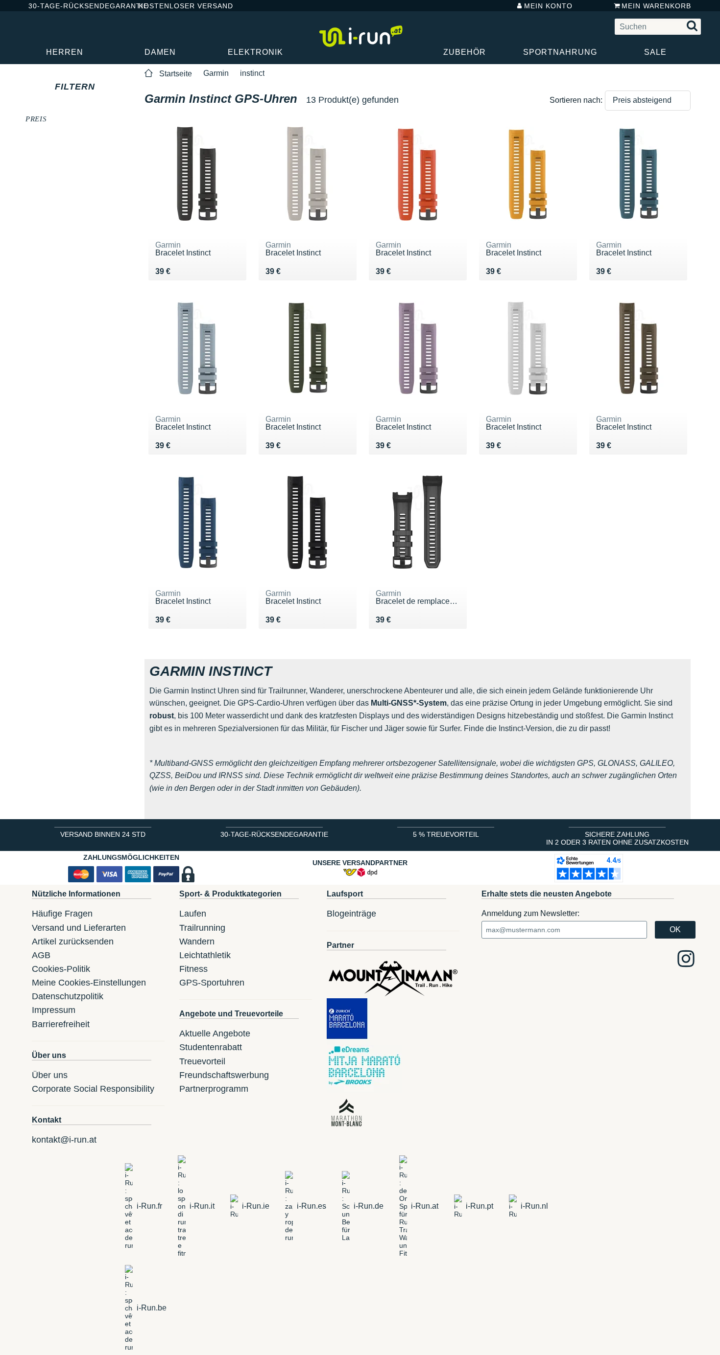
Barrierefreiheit (61, 1024)
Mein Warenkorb (656, 6)
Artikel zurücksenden (73, 941)
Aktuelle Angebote (214, 1033)
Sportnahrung (560, 52)
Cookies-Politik (61, 969)
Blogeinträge (351, 914)
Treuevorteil (202, 1061)
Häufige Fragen (62, 914)
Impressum (53, 1010)
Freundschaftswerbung (224, 1075)
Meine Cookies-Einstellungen (89, 983)
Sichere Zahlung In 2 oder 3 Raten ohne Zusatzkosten (617, 838)
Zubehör (464, 52)
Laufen (192, 914)
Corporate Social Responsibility (93, 1089)
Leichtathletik (205, 955)
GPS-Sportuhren (211, 983)
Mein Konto (548, 6)
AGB (41, 955)
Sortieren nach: (576, 100)
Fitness (193, 969)
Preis (36, 118)
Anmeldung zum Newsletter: (530, 913)
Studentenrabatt (210, 1047)
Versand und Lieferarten (79, 928)
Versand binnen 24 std (102, 834)
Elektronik (255, 52)
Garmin (216, 73)
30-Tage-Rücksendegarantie (75, 6)
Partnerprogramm (213, 1089)
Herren (64, 52)
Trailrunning (202, 928)
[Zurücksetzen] (104, 87)
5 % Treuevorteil (446, 834)
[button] (648, 101)
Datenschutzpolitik (67, 996)
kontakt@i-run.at (64, 1140)
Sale (655, 52)
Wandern (197, 941)
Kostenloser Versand (178, 6)
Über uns (50, 1075)
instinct (252, 73)
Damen (160, 52)
